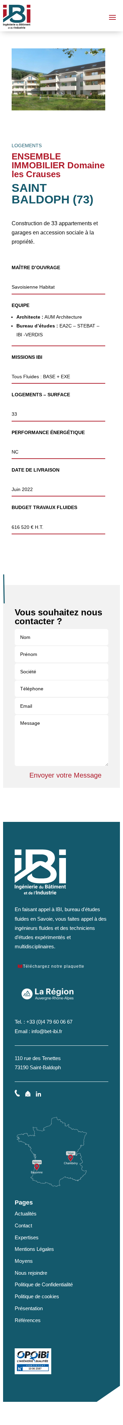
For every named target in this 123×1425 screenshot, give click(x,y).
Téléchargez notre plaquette (53, 966)
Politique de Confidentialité (44, 1284)
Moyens (24, 1261)
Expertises (27, 1237)
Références (28, 1320)
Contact (23, 1225)
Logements (27, 145)
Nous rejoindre (31, 1273)
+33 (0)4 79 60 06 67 (49, 1022)
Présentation (29, 1308)
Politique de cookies (37, 1296)
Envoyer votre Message (65, 775)
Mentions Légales (34, 1249)
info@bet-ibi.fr (46, 1031)
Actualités (26, 1213)
